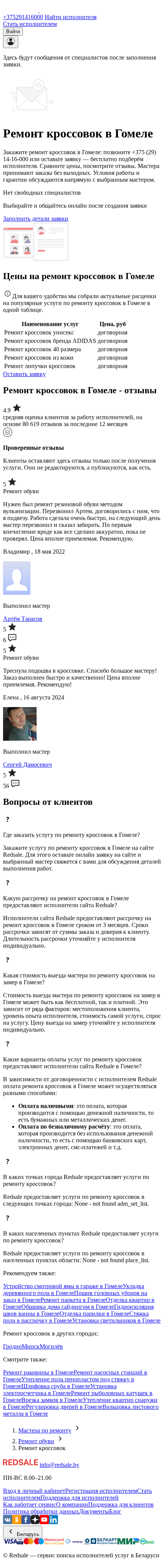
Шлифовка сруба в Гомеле (55, 1386)
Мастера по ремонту (44, 1430)
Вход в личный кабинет (34, 1490)
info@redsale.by (59, 1465)
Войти (13, 31)
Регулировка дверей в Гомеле (64, 1406)
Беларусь (27, 1534)
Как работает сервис (29, 1504)
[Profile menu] (10, 42)
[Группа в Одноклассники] (16, 1522)
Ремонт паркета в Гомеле (73, 1300)
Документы (94, 1511)
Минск (31, 1346)
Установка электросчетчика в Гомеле (60, 1389)
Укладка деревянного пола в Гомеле (73, 1289)
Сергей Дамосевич (27, 764)
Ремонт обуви (36, 1441)
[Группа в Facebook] (26, 1522)
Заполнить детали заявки (35, 218)
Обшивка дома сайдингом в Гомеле (67, 1306)
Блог (115, 1511)
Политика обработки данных (41, 1511)
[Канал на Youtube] (44, 1522)
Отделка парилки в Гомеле (94, 1313)
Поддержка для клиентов (121, 1504)
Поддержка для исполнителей (79, 1497)
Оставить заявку (24, 374)
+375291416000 (23, 17)
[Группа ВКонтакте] (7, 1522)
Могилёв (51, 1346)
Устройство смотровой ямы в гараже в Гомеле (63, 1286)
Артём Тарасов (22, 618)
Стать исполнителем (30, 24)
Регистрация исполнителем (101, 1490)
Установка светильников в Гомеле (116, 1320)
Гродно (12, 1346)
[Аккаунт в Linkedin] (53, 1522)
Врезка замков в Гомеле (52, 1400)
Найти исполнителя (70, 17)
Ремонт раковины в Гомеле (38, 1372)
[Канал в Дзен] (35, 1522)
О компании (72, 1504)
